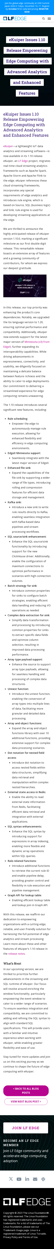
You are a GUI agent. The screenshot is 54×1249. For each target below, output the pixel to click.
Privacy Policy (10, 1237)
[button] (49, 18)
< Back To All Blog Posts (26, 1090)
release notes (16, 953)
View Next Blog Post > (26, 1101)
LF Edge (23, 161)
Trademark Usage (13, 1230)
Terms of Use (30, 1237)
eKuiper (8, 146)
